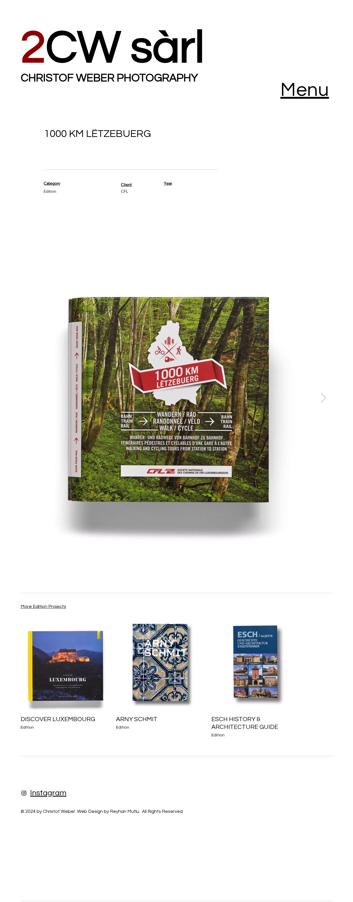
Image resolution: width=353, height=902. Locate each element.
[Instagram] (24, 793)
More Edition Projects (43, 606)
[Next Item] (323, 398)
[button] (304, 90)
